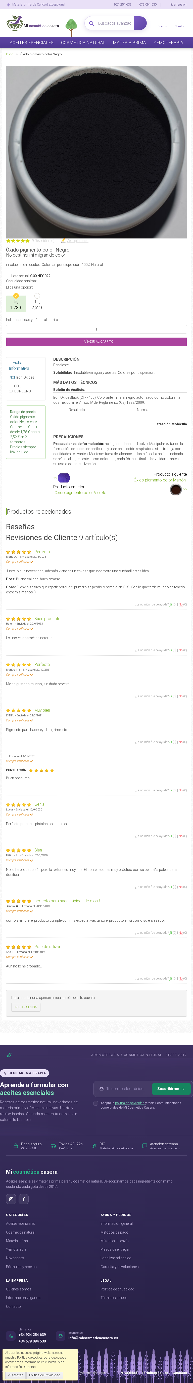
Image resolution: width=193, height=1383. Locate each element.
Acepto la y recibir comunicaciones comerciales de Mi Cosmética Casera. (141, 1105)
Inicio (9, 54)
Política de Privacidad (44, 1375)
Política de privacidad (117, 1289)
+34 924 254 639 (32, 1335)
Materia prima (17, 1241)
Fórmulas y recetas (21, 1267)
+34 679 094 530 (32, 1341)
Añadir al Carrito (98, 341)
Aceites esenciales (20, 1224)
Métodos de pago (114, 1232)
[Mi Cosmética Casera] (33, 23)
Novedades (15, 1258)
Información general (117, 1224)
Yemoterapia (16, 1249)
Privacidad (128, 1373)
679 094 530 (148, 4)
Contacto (13, 1307)
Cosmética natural (20, 1232)
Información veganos (23, 1298)
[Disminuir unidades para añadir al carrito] (10, 329)
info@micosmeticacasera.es (93, 1338)
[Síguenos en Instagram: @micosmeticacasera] (11, 1199)
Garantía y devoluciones (120, 1267)
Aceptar (17, 1375)
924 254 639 (122, 4)
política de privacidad (129, 1103)
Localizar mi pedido (116, 1258)
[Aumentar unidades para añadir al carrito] (182, 329)
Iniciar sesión (177, 4)
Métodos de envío (115, 1241)
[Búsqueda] (140, 23)
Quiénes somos (18, 1289)
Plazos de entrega (115, 1249)
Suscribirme (168, 1088)
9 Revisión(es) (43, 241)
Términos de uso (114, 1298)
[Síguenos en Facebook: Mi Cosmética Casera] (24, 1199)
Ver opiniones (77, 241)
